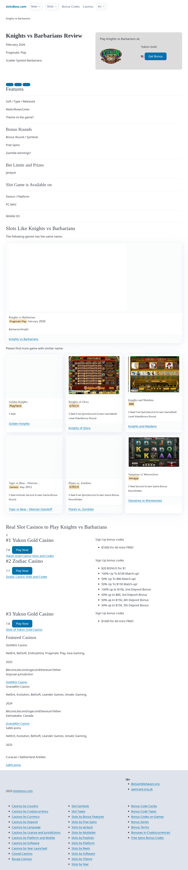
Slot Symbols (80, 806)
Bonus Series (140, 822)
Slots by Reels (81, 848)
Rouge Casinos (22, 859)
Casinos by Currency (26, 817)
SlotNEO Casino (16, 682)
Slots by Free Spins (84, 822)
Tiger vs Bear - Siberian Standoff (30, 509)
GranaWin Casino (18, 724)
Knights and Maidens (142, 426)
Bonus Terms (140, 827)
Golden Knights (19, 424)
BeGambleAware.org (145, 784)
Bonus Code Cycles (144, 806)
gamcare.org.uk (142, 789)
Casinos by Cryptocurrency (30, 811)
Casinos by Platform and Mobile (33, 838)
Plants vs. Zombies (81, 509)
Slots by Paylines (83, 838)
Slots (50, 6)
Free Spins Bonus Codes (147, 838)
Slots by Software (83, 854)
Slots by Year (80, 864)
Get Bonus (155, 56)
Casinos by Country (25, 806)
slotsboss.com (23, 791)
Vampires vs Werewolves (145, 501)
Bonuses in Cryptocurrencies (150, 832)
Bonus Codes (71, 7)
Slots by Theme (82, 859)
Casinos (88, 7)
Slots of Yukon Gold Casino (24, 630)
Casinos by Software (25, 843)
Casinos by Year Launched (29, 848)
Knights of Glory (79, 428)
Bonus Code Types (143, 811)
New (34, 6)
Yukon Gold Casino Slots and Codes (30, 556)
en (99, 6)
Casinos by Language (26, 827)
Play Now (22, 550)
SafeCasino (13, 765)
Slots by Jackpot (82, 827)
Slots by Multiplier (84, 832)
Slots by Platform (83, 843)
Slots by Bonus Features (88, 817)
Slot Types (78, 811)
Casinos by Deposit (25, 822)
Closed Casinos (22, 854)
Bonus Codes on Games (147, 817)
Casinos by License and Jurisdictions (36, 832)
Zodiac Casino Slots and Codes (26, 577)
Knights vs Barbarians (23, 339)
